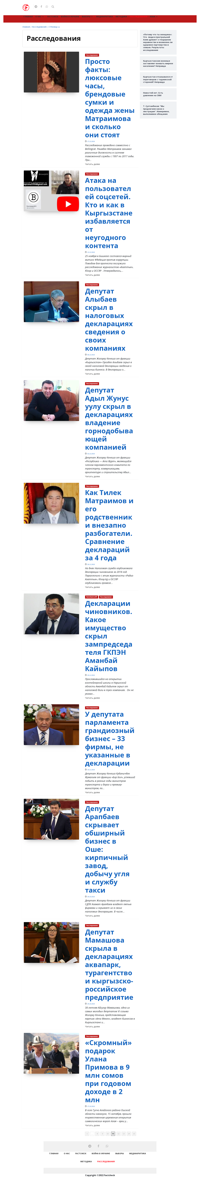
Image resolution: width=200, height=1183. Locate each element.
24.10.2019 (91, 1004)
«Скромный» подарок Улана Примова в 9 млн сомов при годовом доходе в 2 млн (108, 1071)
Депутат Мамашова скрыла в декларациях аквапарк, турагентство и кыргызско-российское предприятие (109, 964)
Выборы (86, 16)
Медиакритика (104, 16)
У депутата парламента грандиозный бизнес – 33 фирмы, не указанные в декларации (110, 738)
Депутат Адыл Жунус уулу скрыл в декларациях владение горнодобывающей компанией (109, 418)
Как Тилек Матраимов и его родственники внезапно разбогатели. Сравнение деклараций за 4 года (109, 525)
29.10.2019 (91, 897)
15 (134, 1133)
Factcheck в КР (91, 597)
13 (124, 1133)
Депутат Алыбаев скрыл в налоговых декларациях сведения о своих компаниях (109, 319)
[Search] (53, 6)
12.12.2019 (91, 252)
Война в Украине (70, 16)
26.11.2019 (91, 564)
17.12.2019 (91, 141)
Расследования (138, 16)
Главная (28, 16)
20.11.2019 (91, 675)
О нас (38, 16)
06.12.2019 (91, 355)
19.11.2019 (91, 770)
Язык (152, 16)
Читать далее (92, 164)
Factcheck (52, 16)
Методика (121, 16)
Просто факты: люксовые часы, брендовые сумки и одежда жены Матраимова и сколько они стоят (110, 98)
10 (108, 1133)
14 (129, 1133)
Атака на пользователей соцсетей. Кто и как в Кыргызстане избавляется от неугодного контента (109, 213)
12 (118, 1133)
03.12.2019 (91, 454)
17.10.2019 (91, 1106)
